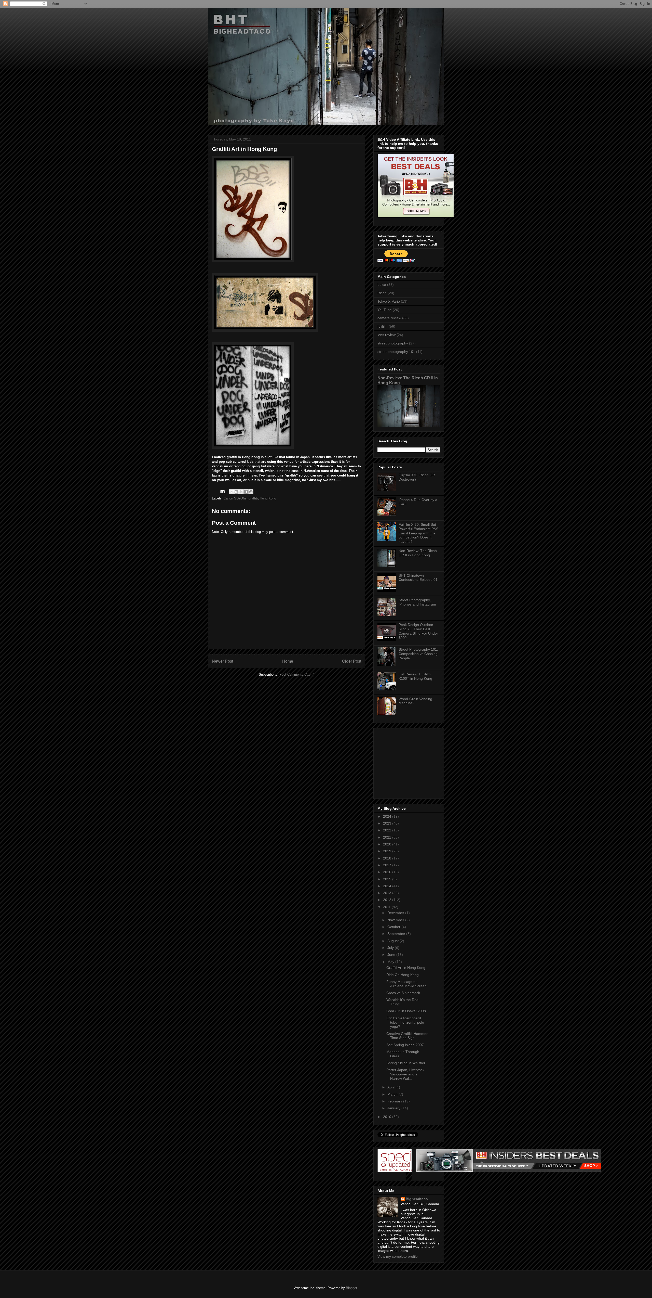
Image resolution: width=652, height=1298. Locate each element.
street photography (392, 343)
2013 (387, 893)
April (391, 1087)
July (391, 948)
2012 (387, 900)
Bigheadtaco (417, 1199)
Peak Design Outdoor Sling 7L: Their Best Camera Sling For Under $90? (418, 631)
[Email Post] (222, 491)
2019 (387, 851)
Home (287, 661)
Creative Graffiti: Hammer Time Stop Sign (407, 1036)
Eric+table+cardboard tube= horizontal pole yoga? (405, 1022)
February (395, 1101)
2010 (387, 1117)
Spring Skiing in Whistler (405, 1063)
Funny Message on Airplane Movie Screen (406, 984)
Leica (381, 284)
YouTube (384, 310)
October (394, 927)
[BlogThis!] (236, 491)
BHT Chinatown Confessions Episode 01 (418, 577)
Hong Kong (268, 498)
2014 (387, 886)
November (396, 920)
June (391, 955)
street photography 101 (396, 352)
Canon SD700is (235, 498)
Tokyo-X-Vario (388, 301)
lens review (386, 335)
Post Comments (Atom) (296, 674)
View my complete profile (397, 1256)
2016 (387, 872)
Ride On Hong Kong (402, 975)
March (393, 1094)
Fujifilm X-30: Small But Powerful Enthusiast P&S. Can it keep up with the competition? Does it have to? (419, 533)
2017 (387, 865)
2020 (387, 844)
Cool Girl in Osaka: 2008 (406, 1011)
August (393, 941)
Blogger (351, 1288)
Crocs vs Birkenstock (403, 993)
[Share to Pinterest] (250, 491)
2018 (387, 858)
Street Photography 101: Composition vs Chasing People (418, 653)
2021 (387, 837)
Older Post (351, 661)
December (396, 913)
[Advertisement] (409, 762)
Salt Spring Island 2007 (405, 1045)
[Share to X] (241, 491)
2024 (387, 816)
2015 (387, 879)
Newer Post (222, 661)
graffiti (253, 498)
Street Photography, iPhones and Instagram (417, 602)
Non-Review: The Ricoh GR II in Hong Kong (418, 553)
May (391, 962)
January (394, 1108)
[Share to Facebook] (246, 491)
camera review (389, 318)
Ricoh (382, 293)
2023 (387, 823)
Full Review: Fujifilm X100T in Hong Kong (415, 676)
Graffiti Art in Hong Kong (405, 968)
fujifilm (382, 326)
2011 (387, 907)
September (396, 934)
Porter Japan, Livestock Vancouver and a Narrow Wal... (405, 1074)
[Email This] (231, 491)
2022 (387, 830)
